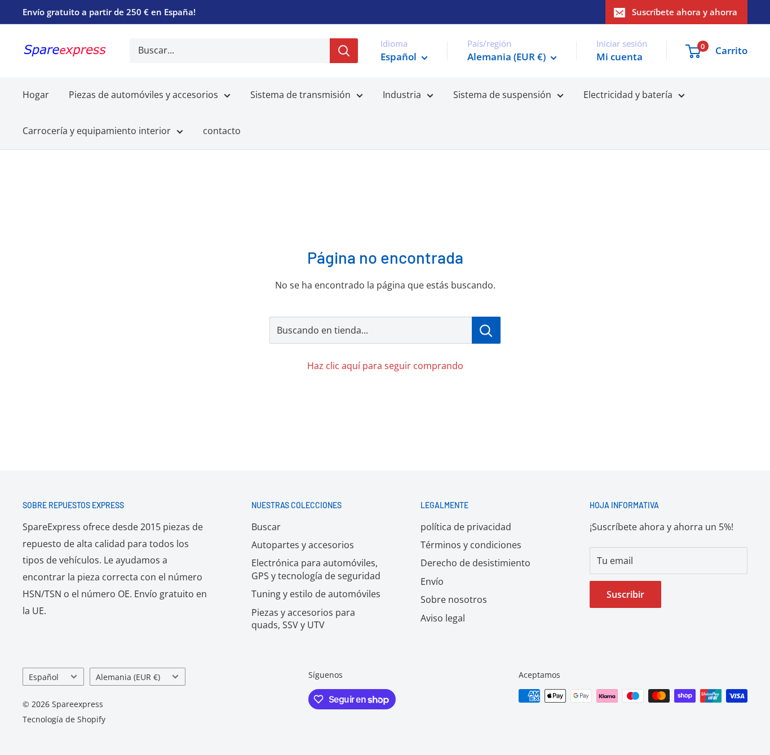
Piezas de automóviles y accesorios (143, 94)
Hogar (36, 94)
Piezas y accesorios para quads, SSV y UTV (303, 618)
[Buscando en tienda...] (486, 330)
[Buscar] (344, 50)
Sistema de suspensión (502, 94)
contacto (222, 131)
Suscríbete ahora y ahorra (684, 11)
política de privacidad (466, 527)
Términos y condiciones (471, 545)
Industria (402, 94)
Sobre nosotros (454, 599)
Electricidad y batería (627, 94)
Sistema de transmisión (300, 94)
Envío (432, 581)
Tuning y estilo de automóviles (315, 594)
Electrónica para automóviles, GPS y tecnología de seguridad (315, 569)
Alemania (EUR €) (128, 677)
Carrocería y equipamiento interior (97, 131)
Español (44, 677)
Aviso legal (443, 618)
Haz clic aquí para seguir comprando (385, 365)
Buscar (266, 527)
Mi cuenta (619, 56)
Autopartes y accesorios (302, 545)
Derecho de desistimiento (475, 563)
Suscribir (625, 594)
